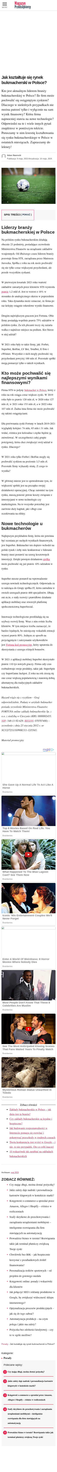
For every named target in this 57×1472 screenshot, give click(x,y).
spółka (46, 559)
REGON (29, 720)
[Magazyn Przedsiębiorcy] (23, 5)
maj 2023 (15, 1172)
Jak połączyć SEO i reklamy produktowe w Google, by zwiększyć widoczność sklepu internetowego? (32, 1297)
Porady (4, 1344)
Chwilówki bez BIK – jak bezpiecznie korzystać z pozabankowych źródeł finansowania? (30, 1260)
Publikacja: (17, 159)
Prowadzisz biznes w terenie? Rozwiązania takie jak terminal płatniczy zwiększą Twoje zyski (32, 1243)
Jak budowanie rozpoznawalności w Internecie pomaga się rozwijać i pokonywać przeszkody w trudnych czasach (32, 1132)
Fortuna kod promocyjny (19, 644)
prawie (4, 291)
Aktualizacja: (40, 159)
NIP (3, 720)
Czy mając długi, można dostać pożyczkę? (32, 1184)
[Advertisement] (28, 42)
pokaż (26, 214)
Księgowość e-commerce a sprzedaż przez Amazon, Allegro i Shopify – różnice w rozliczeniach (32, 1206)
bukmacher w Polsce (35, 390)
